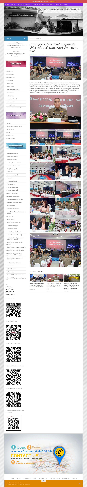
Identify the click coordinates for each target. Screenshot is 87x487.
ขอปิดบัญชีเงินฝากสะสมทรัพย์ (14, 162)
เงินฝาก (8, 132)
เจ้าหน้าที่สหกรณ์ (10, 86)
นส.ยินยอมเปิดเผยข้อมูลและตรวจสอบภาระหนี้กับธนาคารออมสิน (15, 238)
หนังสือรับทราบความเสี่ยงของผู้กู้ (15, 234)
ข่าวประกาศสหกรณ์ (36, 4)
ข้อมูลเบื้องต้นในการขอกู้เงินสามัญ (14, 222)
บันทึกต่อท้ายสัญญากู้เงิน (13, 225)
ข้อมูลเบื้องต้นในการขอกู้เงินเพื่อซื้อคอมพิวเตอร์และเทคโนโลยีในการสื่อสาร (14, 254)
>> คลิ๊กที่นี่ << (53, 1)
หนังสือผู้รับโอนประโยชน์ (12, 193)
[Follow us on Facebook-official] (24, 38)
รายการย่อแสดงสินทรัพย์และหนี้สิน (14, 108)
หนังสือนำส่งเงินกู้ (10, 219)
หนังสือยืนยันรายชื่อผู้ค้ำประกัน (14, 231)
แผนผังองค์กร (10, 80)
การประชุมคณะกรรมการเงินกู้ (23, 4)
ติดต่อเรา (66, 4)
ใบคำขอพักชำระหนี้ (11, 272)
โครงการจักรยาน (10, 129)
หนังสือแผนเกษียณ (11, 205)
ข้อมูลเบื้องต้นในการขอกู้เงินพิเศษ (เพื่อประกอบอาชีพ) (15, 258)
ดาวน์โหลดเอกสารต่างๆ (47, 4)
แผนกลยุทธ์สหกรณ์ (11, 105)
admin (32, 54)
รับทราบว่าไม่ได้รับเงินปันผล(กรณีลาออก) (15, 275)
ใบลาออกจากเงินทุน (11, 184)
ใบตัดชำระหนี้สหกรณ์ (12, 228)
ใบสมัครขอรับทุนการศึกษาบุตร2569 (14, 202)
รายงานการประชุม (11, 102)
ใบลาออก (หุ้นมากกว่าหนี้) (12, 190)
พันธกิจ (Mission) (10, 77)
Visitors (7, 284)
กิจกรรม (13, 4)
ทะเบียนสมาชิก (10, 216)
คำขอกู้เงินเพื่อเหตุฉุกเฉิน (12, 169)
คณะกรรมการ (10, 83)
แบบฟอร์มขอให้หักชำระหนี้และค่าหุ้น (15, 199)
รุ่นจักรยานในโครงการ (11, 269)
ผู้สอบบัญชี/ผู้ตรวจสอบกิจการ (13, 89)
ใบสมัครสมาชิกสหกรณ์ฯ (12, 159)
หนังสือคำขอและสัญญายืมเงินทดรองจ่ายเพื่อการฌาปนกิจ (16, 212)
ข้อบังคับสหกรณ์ (10, 92)
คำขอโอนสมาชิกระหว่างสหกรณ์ (13, 196)
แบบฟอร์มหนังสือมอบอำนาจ (13, 208)
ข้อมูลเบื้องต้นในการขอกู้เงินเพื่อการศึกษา (15, 250)
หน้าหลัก (7, 4)
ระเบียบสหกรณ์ (10, 95)
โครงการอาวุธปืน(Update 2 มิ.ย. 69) (14, 126)
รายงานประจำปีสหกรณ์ (12, 99)
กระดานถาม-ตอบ (58, 4)
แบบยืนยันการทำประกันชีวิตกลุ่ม (14, 262)
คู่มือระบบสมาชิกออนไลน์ (12, 156)
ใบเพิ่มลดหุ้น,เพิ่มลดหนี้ (12, 181)
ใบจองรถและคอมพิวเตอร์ (12, 175)
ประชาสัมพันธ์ (37, 38)
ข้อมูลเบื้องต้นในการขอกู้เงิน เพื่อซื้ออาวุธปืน (16, 247)
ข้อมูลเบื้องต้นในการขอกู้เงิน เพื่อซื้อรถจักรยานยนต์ (14, 243)
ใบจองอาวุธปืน (10, 178)
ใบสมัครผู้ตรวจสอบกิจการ (12, 153)
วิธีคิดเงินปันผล (10, 135)
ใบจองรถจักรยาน (10, 265)
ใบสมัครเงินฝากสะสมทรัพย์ (14, 165)
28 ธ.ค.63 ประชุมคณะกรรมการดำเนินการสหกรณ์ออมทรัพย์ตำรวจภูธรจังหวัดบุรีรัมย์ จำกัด (37, 285)
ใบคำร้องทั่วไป (10, 172)
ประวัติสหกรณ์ (10, 71)
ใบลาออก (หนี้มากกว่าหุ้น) (12, 187)
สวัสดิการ (9, 123)
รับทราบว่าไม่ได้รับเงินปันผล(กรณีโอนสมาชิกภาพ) (16, 278)
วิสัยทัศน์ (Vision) (10, 74)
